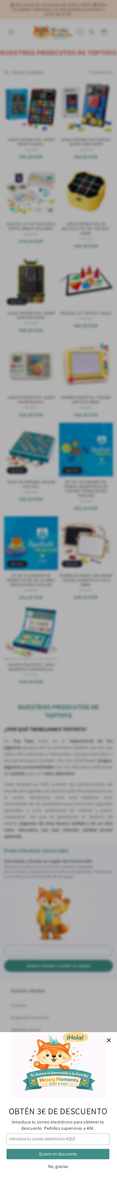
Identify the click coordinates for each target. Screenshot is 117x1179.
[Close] (109, 1040)
